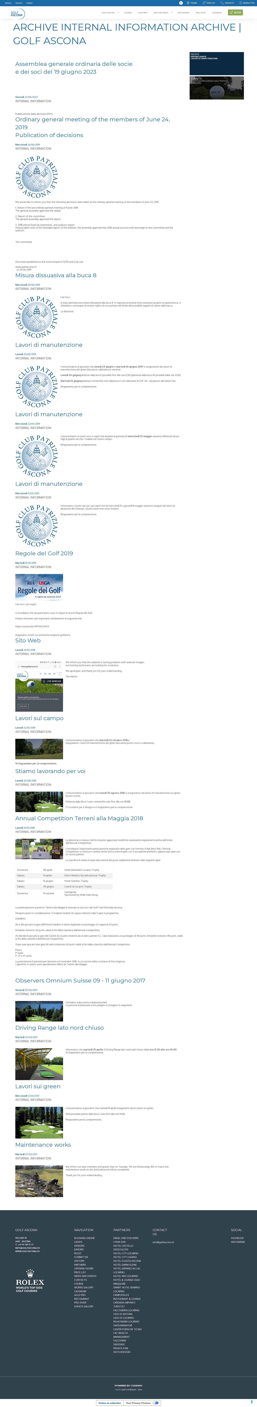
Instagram (238, 1241)
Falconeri (119, 1340)
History (79, 1260)
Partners (80, 1264)
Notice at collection (110, 1403)
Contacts (229, 3)
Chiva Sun (119, 1241)
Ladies (78, 1241)
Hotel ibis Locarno (125, 1276)
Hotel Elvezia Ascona (127, 1260)
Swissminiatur (122, 1325)
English (30, 3)
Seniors (79, 1245)
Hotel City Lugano (125, 1257)
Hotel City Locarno (126, 1253)
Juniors (79, 1249)
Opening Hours (84, 1268)
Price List (211, 3)
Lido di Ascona (122, 1314)
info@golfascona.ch (163, 1242)
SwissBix (119, 1344)
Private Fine (120, 1348)
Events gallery (83, 1306)
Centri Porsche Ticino (127, 1329)
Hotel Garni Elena (125, 1264)
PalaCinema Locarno (126, 1321)
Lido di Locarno (123, 1317)
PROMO (194, 3)
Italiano (8, 3)
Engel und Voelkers (126, 1238)
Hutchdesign (121, 1351)
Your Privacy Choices (138, 1403)
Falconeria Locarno (126, 1310)
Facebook (237, 1238)
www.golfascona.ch (26, 266)
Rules (77, 1253)
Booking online (84, 1238)
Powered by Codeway (128, 1385)
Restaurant (184, 12)
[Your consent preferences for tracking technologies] (252, 1402)
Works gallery (83, 1287)
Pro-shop (201, 12)
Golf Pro (142, 12)
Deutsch (19, 3)
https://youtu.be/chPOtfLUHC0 (32, 626)
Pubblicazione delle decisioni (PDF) (34, 113)
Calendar (217, 12)
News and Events (85, 1276)
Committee (81, 1257)
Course (128, 12)
